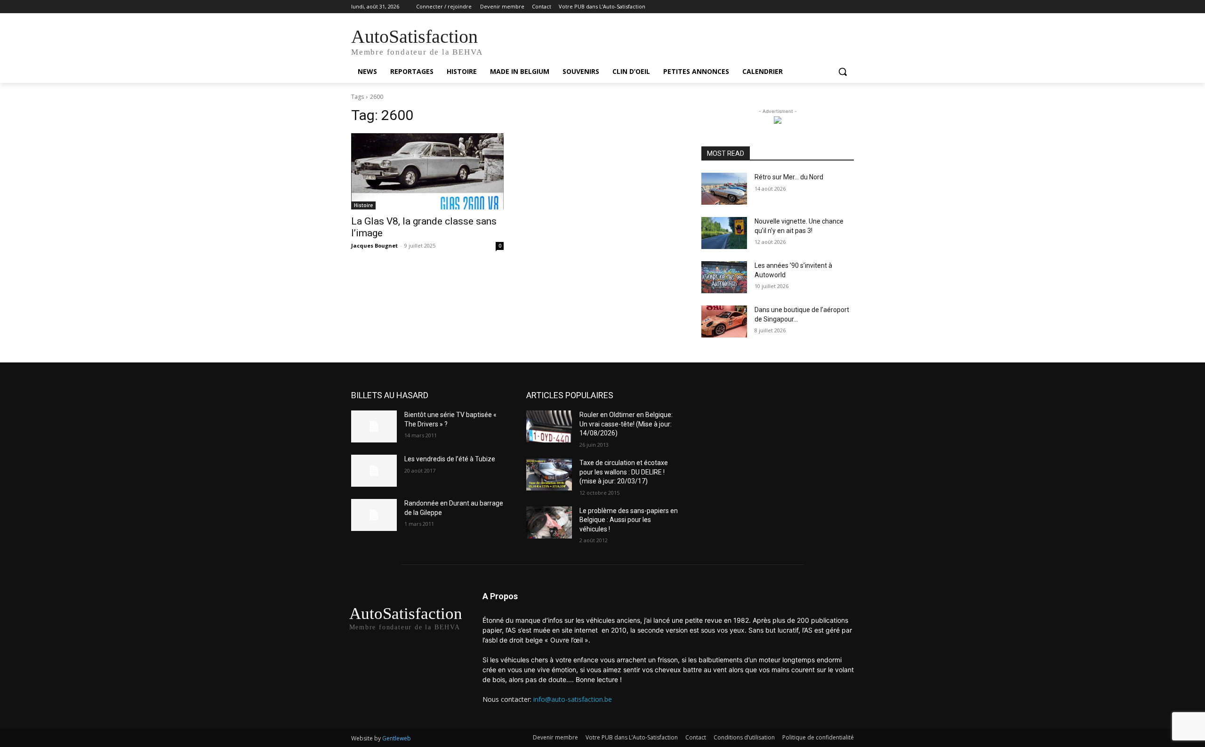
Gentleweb (396, 738)
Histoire (363, 205)
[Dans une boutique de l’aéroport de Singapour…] (724, 321)
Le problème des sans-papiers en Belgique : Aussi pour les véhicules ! (628, 520)
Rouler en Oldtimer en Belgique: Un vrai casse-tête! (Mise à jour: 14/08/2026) (626, 424)
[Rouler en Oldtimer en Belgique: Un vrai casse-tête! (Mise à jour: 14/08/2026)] (549, 426)
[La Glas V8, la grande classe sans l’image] (427, 171)
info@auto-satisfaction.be (572, 699)
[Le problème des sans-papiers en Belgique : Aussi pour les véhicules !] (549, 522)
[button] (842, 71)
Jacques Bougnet (374, 245)
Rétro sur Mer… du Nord (789, 177)
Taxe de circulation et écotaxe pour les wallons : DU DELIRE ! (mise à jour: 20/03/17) (623, 472)
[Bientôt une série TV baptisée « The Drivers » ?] (374, 426)
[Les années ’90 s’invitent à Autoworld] (724, 277)
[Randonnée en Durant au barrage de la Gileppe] (374, 515)
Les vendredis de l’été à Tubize (449, 459)
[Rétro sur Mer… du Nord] (724, 189)
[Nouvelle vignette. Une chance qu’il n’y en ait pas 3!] (724, 233)
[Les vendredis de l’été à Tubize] (374, 471)
